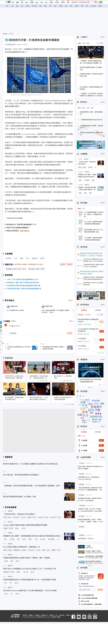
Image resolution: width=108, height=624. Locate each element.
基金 (37, 2)
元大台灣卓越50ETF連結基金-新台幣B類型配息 (88, 330)
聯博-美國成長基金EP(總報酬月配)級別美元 (88, 320)
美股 (26, 2)
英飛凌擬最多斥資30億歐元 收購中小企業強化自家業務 (53, 348)
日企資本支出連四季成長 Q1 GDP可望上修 (18, 348)
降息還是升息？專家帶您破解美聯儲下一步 (21, 224)
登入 (98, 2)
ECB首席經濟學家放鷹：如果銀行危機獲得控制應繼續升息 (23, 288)
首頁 (13, 2)
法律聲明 (67, 615)
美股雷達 (86, 159)
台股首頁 (62, 264)
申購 (101, 331)
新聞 (17, 2)
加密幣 (51, 2)
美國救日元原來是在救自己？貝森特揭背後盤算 (63, 398)
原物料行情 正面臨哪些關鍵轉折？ (18, 227)
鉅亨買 (57, 2)
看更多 (70, 300)
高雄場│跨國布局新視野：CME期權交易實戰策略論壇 (94, 239)
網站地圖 (61, 615)
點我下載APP (25, 231)
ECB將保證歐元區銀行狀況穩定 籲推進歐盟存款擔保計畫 (23, 285)
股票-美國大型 (87, 324)
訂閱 (68, 2)
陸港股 (32, 2)
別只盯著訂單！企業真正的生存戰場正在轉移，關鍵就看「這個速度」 (14, 377)
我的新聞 (93, 6)
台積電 (84, 445)
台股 (22, 2)
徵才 (57, 615)
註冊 (101, 2)
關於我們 (25, 615)
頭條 (7, 6)
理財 (71, 6)
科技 (22, 6)
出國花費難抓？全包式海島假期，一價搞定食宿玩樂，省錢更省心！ (39, 377)
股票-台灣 (86, 334)
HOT (85, 212)
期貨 (55, 6)
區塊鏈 (61, 6)
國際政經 (87, 184)
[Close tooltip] (14, 349)
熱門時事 (34, 6)
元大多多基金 (82, 346)
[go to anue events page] (93, 2)
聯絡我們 (51, 615)
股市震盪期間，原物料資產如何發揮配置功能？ (14, 398)
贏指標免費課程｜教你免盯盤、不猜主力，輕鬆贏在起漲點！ (94, 214)
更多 (101, 43)
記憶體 (84, 440)
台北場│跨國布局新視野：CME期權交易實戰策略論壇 (94, 223)
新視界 (77, 6)
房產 (66, 6)
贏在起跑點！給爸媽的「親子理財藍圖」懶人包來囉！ (29, 264)
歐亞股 (11, 34)
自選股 (100, 6)
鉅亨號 (63, 2)
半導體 (84, 450)
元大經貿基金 (82, 338)
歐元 (33, 178)
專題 (82, 6)
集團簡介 (31, 615)
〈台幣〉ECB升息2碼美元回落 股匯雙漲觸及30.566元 (22, 279)
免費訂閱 (100, 589)
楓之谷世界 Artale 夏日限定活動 (63, 377)
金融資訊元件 (44, 615)
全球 (46, 2)
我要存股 (69, 264)
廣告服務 (37, 615)
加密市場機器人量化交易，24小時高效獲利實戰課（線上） (93, 231)
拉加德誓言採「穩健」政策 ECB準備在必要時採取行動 (22, 282)
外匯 (41, 2)
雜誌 (87, 6)
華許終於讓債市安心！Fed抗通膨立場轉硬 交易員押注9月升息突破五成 (39, 398)
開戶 (101, 322)
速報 (40, 6)
